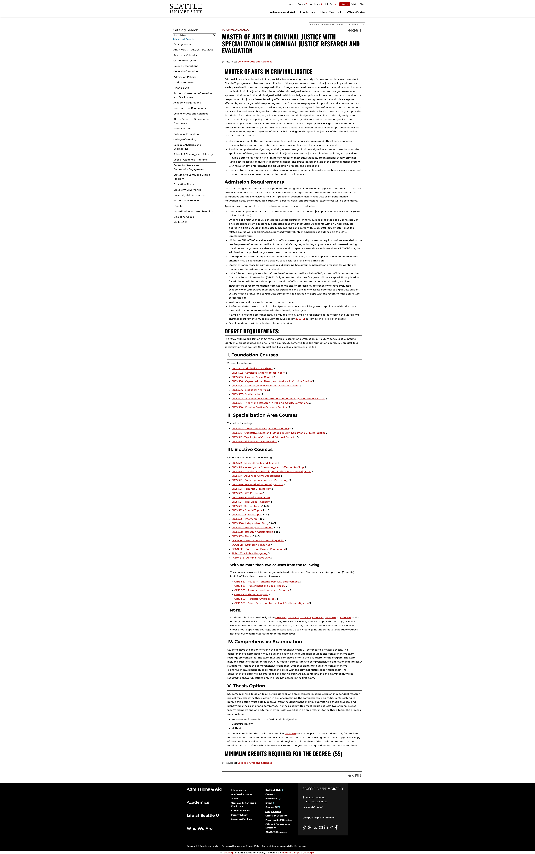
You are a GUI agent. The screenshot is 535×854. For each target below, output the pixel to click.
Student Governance (186, 200)
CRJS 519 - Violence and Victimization (254, 441)
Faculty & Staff (239, 815)
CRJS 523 (293, 617)
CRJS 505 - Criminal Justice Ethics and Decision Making (265, 385)
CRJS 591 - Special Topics (247, 506)
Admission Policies (184, 77)
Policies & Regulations (233, 846)
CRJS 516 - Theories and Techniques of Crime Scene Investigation (271, 471)
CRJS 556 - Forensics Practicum (251, 497)
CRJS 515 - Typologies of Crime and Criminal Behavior (264, 437)
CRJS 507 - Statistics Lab (246, 394)
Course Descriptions (185, 66)
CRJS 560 (330, 617)
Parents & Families (241, 819)
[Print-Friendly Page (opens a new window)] (356, 30)
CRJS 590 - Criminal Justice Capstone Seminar (260, 407)
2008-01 (300, 318)
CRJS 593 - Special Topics (247, 514)
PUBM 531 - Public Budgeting (250, 553)
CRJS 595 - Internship (245, 519)
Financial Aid (181, 87)
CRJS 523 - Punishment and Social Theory (259, 585)
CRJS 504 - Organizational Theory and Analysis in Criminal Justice (272, 381)
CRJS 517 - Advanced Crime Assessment (256, 475)
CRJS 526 (305, 617)
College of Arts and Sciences (190, 113)
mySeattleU (271, 798)
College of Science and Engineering (187, 146)
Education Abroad (184, 184)
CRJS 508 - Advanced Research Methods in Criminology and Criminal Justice (278, 398)
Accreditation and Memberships (193, 211)
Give (361, 4)
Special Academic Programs (190, 159)
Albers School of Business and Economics (191, 121)
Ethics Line (300, 846)
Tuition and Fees (183, 82)
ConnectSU (271, 807)
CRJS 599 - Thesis (242, 536)
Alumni (235, 798)
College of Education (186, 134)
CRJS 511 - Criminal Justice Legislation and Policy (261, 428)
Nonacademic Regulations (189, 108)
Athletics (315, 4)
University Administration (189, 195)
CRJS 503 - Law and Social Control (252, 377)
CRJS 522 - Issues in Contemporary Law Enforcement (266, 581)
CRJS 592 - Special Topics (247, 510)
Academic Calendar (185, 55)
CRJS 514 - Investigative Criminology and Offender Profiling (268, 467)
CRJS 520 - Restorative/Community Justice (257, 484)
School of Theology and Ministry (193, 154)
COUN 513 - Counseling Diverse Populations (258, 549)
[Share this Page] (353, 30)
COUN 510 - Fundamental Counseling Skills (258, 540)
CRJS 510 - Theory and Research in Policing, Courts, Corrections (270, 402)
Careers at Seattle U (276, 815)
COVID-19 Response (276, 832)
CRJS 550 (317, 617)
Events (301, 4)
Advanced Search (183, 39)
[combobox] (337, 24)
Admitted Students (241, 794)
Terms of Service (270, 846)
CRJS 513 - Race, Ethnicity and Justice (254, 463)
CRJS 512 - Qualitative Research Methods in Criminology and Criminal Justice (278, 432)
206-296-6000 (314, 806)
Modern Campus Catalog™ (298, 852)
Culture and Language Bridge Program (191, 176)
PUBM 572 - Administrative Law (251, 557)
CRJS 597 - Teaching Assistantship (252, 527)
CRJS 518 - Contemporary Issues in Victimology (260, 480)
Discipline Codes (183, 216)
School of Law (181, 128)
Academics (307, 12)
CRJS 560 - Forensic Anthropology (255, 598)
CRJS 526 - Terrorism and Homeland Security (261, 590)
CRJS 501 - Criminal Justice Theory (252, 368)
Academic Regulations (187, 102)
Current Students (240, 810)
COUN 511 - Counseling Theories (251, 544)
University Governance (187, 189)
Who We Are (356, 12)
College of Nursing (184, 139)
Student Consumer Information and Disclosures (192, 95)
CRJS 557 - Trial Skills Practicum (251, 501)
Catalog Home (182, 44)
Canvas (269, 794)
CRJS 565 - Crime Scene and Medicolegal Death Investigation (271, 603)
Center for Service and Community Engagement (189, 167)
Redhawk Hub (273, 790)
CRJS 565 (345, 617)
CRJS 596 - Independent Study (250, 523)
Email (268, 803)
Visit (354, 4)
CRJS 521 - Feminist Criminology (251, 488)
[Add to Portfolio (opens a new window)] (349, 30)
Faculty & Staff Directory (278, 820)
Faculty (178, 206)
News (291, 4)
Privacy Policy (253, 846)
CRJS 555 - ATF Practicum (247, 493)
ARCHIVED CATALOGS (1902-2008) (193, 49)
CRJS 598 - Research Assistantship (252, 531)
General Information (185, 71)
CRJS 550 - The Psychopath (251, 594)
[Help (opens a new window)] (360, 30)
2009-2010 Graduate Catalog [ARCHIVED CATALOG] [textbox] (334, 24)
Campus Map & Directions (319, 817)
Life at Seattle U (331, 12)
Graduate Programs (185, 60)
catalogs (229, 852)
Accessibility (286, 846)
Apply (345, 4)
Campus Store (273, 811)
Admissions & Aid (282, 12)
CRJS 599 (290, 733)
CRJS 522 (280, 617)
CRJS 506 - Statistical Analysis (250, 390)
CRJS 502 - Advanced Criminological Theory (258, 372)
